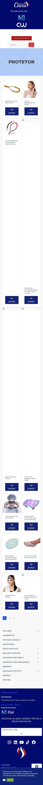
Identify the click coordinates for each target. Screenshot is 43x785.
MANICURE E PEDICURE (12, 653)
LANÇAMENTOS (8, 635)
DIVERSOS (6, 675)
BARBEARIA (7, 666)
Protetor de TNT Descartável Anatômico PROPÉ (30, 478)
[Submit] (21, 734)
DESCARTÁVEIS (8, 644)
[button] (21, 32)
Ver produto (11, 111)
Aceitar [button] (10, 780)
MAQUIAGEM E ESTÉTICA (12, 671)
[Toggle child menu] (38, 631)
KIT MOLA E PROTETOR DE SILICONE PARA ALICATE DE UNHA (11, 142)
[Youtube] (21, 742)
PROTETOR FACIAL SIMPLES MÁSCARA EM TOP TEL (30, 597)
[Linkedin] (15, 742)
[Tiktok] (28, 742)
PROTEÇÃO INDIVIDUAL (11, 640)
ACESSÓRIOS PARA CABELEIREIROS (16, 662)
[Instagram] (9, 742)
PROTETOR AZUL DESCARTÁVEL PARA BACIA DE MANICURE (11, 557)
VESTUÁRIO (7, 631)
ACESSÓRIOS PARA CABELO (13, 657)
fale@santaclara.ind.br (8, 767)
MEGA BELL (7, 680)
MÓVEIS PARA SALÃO (10, 649)
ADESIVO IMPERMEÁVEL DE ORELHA (29, 103)
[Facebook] (34, 742)
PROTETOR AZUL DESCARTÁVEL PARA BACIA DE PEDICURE (30, 518)
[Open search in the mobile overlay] (21, 45)
